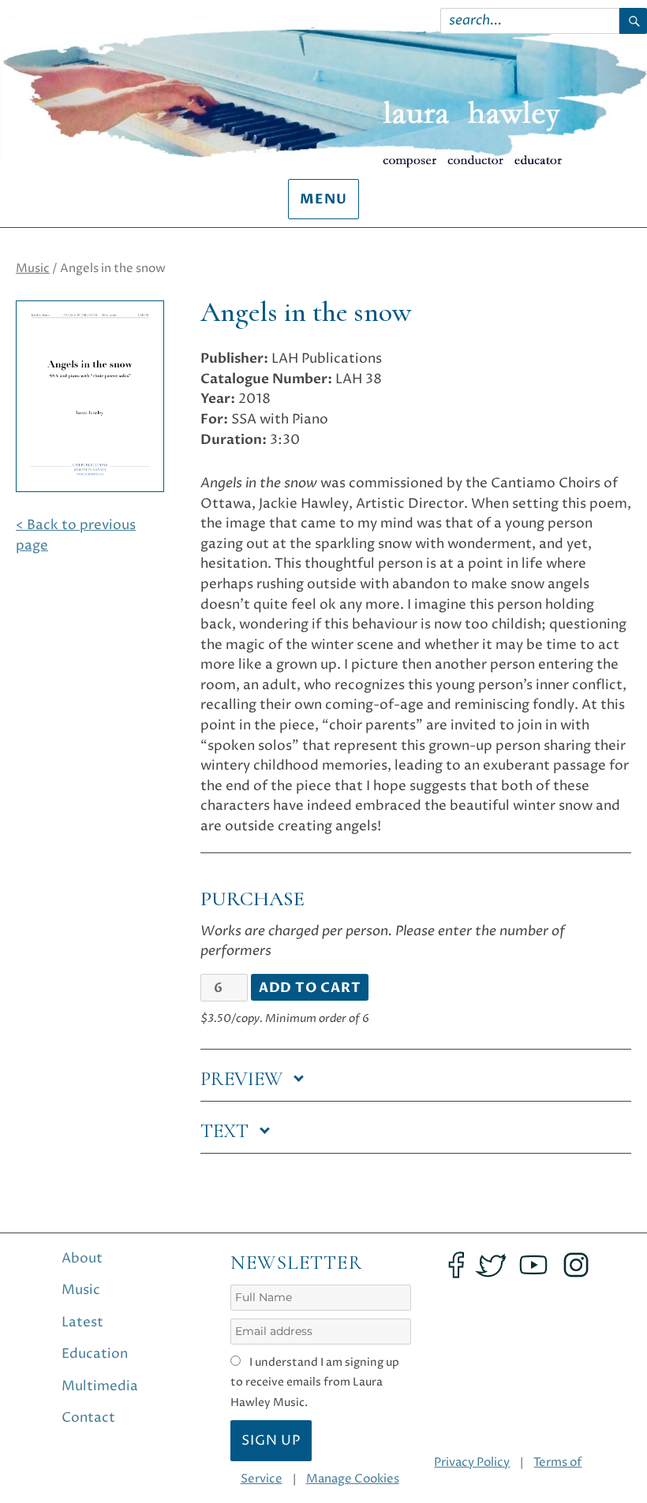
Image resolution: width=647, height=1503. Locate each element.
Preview (243, 1079)
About (82, 1258)
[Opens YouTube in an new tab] (533, 1265)
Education (95, 1354)
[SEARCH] (633, 21)
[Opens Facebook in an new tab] (456, 1265)
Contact (88, 1418)
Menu (323, 199)
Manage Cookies (352, 1479)
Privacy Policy (472, 1462)
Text (226, 1131)
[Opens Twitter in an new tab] (491, 1265)
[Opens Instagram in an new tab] (576, 1265)
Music (33, 268)
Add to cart (310, 988)
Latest (82, 1322)
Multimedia (100, 1386)
